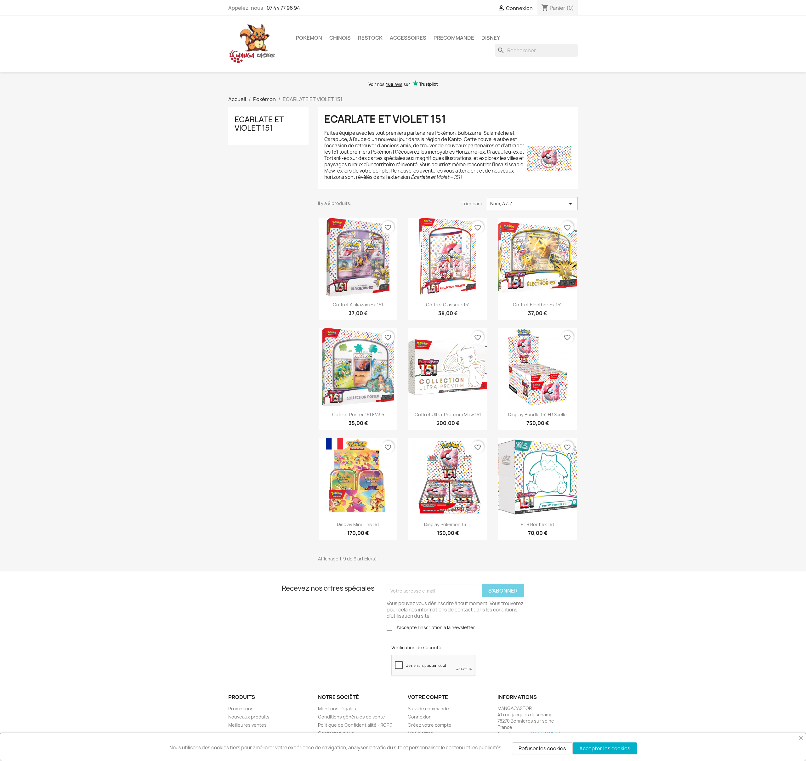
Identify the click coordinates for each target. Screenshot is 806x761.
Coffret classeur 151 (448, 305)
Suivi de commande (428, 709)
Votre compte (428, 697)
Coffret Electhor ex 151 (537, 305)
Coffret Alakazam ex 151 (358, 305)
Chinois (340, 37)
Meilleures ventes (247, 725)
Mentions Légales (337, 709)
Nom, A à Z (532, 203)
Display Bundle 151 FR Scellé (537, 414)
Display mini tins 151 (358, 524)
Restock (370, 37)
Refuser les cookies (542, 748)
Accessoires (408, 37)
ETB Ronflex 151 (537, 524)
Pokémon (309, 37)
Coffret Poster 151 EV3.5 (358, 414)
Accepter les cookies (604, 748)
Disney (490, 37)
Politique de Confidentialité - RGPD (355, 725)
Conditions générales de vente (351, 717)
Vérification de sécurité (416, 647)
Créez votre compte (429, 725)
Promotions (240, 709)
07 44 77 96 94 (283, 7)
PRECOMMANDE (454, 37)
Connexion (420, 717)
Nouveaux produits (249, 717)
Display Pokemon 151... (447, 524)
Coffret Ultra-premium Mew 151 (448, 414)
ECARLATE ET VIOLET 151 (259, 123)
